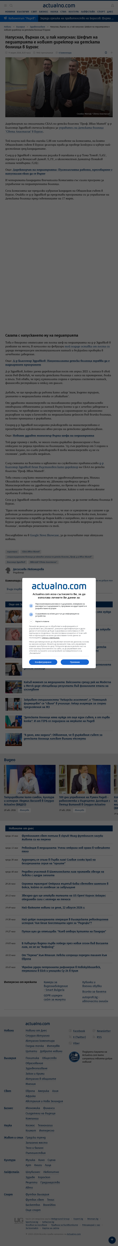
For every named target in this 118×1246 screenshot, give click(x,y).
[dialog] (59, 623)
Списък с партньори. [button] (51, 638)
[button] (59, 621)
